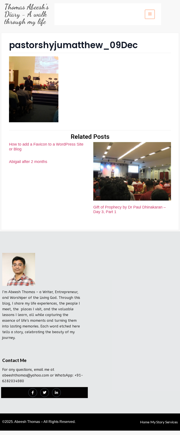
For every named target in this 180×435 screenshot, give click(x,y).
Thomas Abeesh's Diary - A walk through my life (26, 14)
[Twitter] (44, 392)
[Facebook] (32, 392)
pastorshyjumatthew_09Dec (73, 45)
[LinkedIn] (56, 392)
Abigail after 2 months (28, 161)
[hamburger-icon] (150, 14)
